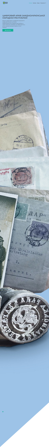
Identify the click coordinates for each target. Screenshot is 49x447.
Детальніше (8, 30)
